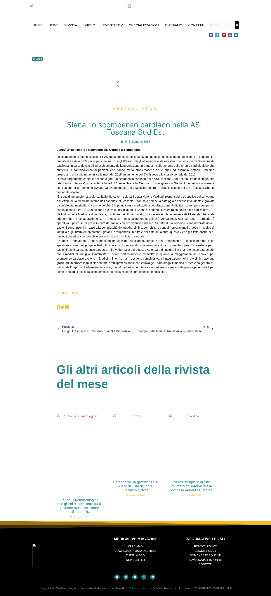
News (53, 25)
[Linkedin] (236, 35)
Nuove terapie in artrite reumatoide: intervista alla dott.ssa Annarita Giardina (191, 486)
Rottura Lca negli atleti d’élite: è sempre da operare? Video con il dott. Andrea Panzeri (95, 75)
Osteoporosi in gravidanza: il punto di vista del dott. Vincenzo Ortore (135, 486)
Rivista (70, 25)
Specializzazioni (144, 25)
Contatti (196, 25)
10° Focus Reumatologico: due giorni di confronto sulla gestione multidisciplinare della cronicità (100, 34)
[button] (71, 25)
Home (38, 25)
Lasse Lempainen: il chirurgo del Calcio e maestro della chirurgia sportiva (87, 51)
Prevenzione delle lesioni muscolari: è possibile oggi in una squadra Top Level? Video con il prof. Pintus (105, 59)
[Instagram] (230, 35)
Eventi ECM (113, 25)
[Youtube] (224, 35)
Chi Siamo (173, 25)
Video (90, 25)
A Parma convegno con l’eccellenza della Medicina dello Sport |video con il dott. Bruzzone (97, 67)
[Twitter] (217, 35)
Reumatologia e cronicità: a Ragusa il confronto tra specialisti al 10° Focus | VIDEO (93, 42)
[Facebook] (211, 35)
